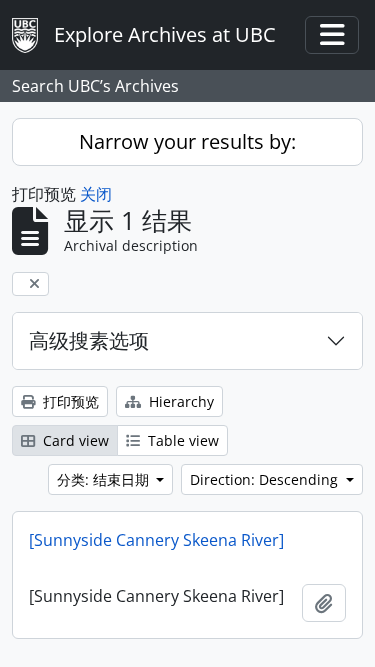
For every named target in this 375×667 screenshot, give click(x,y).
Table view (181, 440)
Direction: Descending (266, 479)
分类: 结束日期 (105, 479)
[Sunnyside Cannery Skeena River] (156, 540)
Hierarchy (179, 401)
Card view (74, 440)
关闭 (96, 194)
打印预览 (69, 401)
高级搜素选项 (89, 340)
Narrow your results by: (187, 141)
